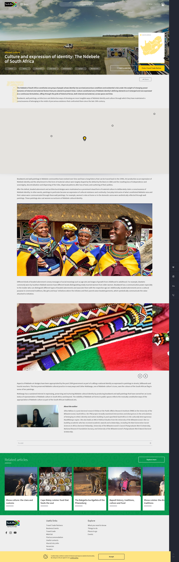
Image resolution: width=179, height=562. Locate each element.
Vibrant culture (12, 52)
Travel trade (51, 531)
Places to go (92, 531)
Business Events (52, 528)
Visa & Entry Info (52, 543)
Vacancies (50, 546)
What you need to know (97, 525)
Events (90, 534)
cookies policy (74, 558)
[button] (84, 138)
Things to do (93, 528)
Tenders (49, 549)
